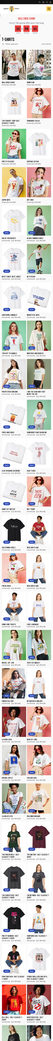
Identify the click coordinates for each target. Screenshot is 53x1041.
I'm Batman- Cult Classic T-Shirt (38, 896)
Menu (48, 8)
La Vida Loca (7, 740)
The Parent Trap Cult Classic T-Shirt (11, 122)
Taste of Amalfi (33, 663)
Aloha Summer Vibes (35, 238)
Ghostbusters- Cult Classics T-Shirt (35, 1018)
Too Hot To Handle (9, 353)
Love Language (33, 625)
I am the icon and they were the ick (36, 393)
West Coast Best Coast (11, 277)
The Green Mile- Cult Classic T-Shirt (10, 856)
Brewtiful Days (33, 315)
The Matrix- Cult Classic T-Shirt (38, 856)
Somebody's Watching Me (37, 433)
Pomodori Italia (33, 121)
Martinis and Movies (35, 353)
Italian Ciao (32, 778)
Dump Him (30, 83)
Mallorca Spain (8, 83)
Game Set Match (8, 509)
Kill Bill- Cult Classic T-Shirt (12, 1018)
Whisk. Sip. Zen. (8, 663)
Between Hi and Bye (35, 701)
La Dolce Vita (7, 816)
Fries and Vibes (8, 433)
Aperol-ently (7, 778)
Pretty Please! (8, 162)
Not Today (31, 509)
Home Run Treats (9, 625)
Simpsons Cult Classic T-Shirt (37, 937)
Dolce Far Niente (9, 238)
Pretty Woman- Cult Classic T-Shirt (10, 937)
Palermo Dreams (33, 816)
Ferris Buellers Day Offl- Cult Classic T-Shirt (37, 978)
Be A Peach (31, 277)
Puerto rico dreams (10, 392)
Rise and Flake (33, 548)
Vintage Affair (33, 162)
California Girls (8, 548)
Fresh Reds (6, 586)
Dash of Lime (32, 740)
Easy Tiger (31, 471)
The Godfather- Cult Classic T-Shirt (10, 896)
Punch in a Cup (7, 701)
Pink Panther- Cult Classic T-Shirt (13, 978)
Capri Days (6, 200)
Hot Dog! (30, 200)
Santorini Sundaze (9, 315)
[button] (10, 44)
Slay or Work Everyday (11, 471)
